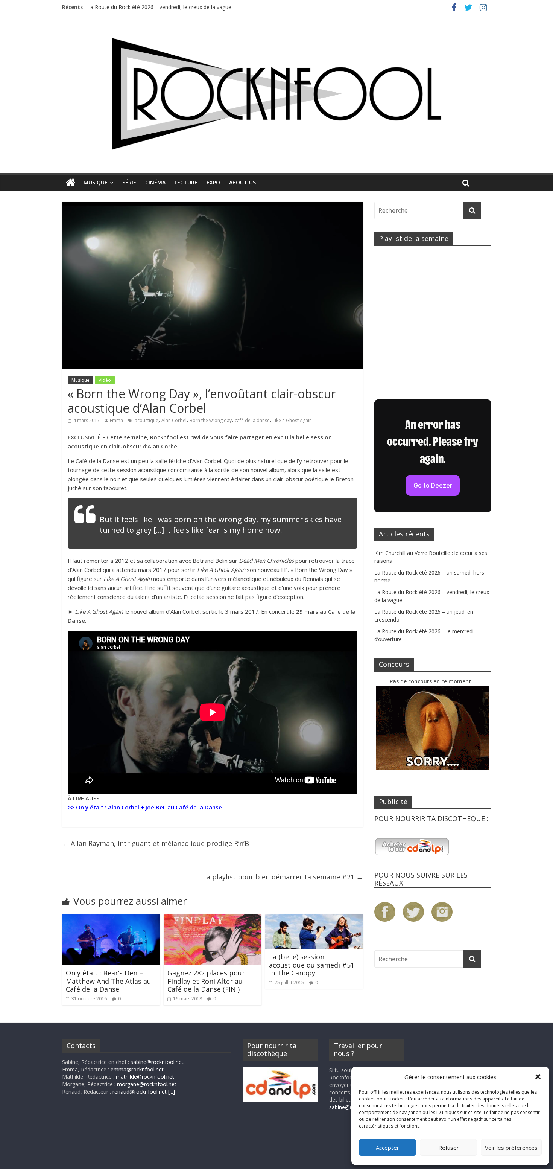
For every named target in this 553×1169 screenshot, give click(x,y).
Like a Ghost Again (292, 420)
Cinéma (155, 182)
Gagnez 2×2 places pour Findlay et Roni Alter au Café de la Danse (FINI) (206, 981)
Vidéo (105, 380)
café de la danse (252, 420)
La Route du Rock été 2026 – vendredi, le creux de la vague (159, 7)
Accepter (387, 1147)
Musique (96, 182)
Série (129, 182)
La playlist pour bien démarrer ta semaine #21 (283, 876)
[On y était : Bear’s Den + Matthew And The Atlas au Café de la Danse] (111, 918)
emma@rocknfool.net (137, 1069)
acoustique (146, 420)
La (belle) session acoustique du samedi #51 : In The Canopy (313, 964)
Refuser (448, 1147)
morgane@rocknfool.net (146, 1084)
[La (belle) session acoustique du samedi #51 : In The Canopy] (314, 918)
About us (242, 182)
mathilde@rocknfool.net (145, 1076)
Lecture (186, 182)
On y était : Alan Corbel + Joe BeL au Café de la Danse (149, 807)
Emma (116, 420)
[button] (538, 1077)
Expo (213, 182)
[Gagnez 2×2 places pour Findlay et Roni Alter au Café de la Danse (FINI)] (212, 918)
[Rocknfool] (276, 93)
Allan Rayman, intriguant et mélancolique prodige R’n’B (155, 843)
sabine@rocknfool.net (157, 1061)
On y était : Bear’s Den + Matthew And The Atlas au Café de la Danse (108, 981)
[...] (171, 1091)
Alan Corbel (174, 420)
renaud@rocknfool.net (139, 1091)
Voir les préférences (511, 1147)
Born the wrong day (211, 420)
